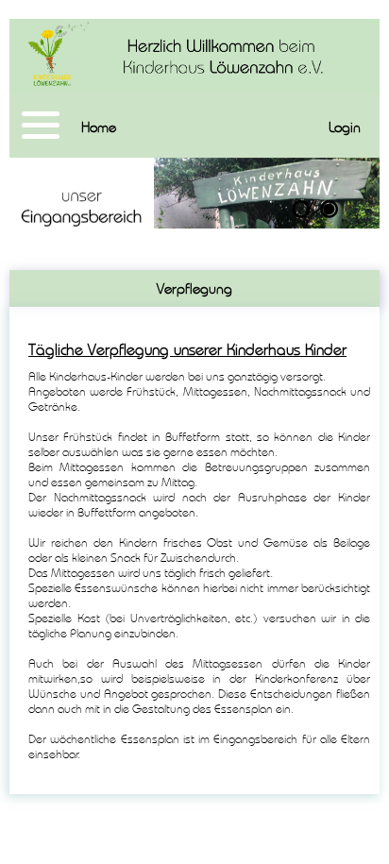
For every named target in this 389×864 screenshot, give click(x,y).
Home (98, 127)
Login (345, 127)
